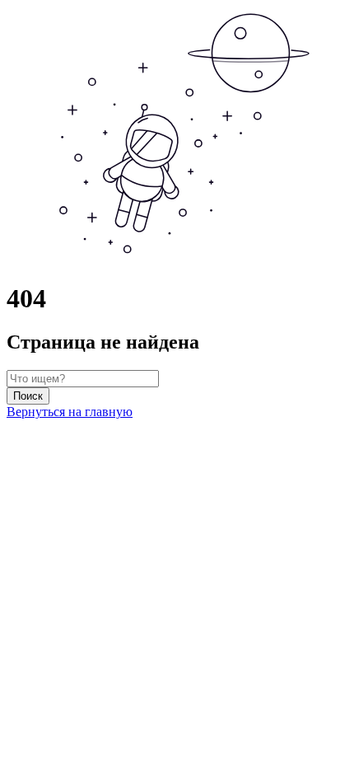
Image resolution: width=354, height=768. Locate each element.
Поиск (28, 396)
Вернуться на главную (70, 412)
